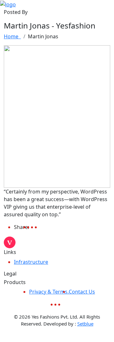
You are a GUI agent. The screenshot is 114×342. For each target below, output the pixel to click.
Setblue (85, 323)
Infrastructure (31, 261)
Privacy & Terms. (49, 291)
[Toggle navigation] (110, 4)
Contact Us (82, 291)
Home (12, 36)
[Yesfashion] (8, 3)
